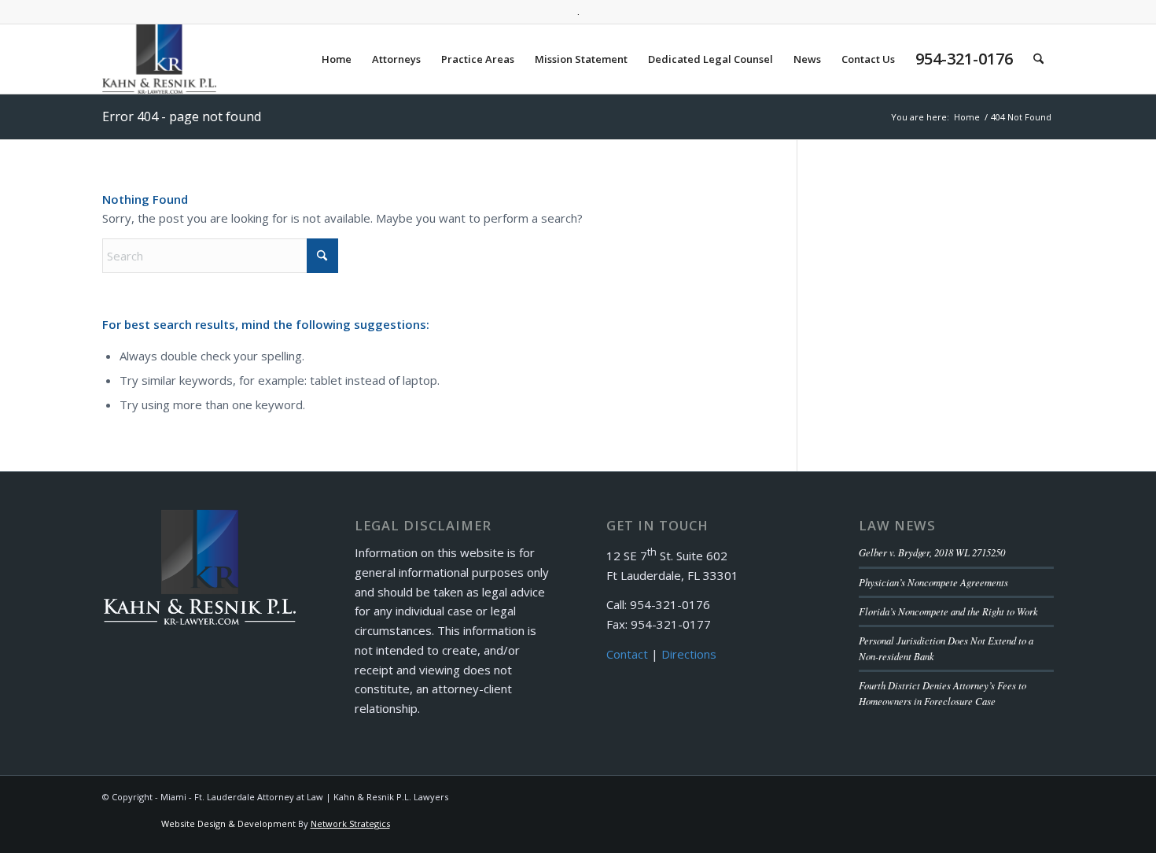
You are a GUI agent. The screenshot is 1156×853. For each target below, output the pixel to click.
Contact (627, 654)
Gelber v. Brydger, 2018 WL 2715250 (932, 552)
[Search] (1038, 59)
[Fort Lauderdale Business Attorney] (159, 59)
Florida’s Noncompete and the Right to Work (948, 611)
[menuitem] (336, 59)
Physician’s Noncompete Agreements (933, 582)
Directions (688, 654)
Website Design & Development (228, 823)
